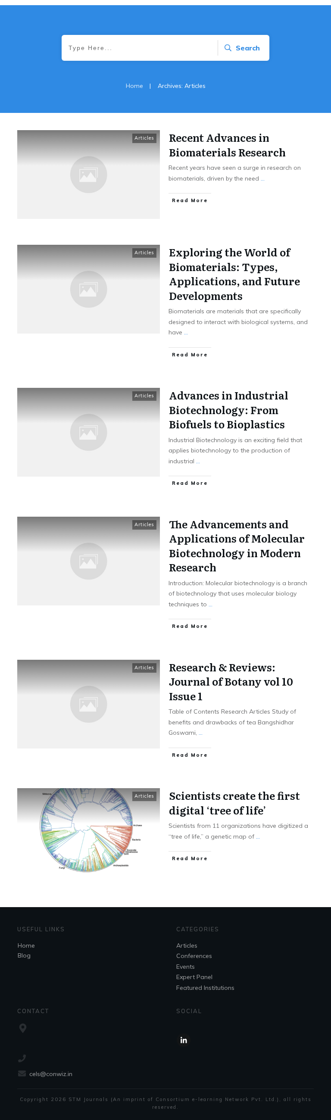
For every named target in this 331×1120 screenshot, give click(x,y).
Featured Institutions (205, 988)
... (263, 178)
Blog (24, 955)
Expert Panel (194, 977)
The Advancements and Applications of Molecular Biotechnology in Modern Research (237, 545)
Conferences (194, 956)
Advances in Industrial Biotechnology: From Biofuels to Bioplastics (228, 409)
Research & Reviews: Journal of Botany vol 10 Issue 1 (231, 681)
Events (185, 966)
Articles (144, 138)
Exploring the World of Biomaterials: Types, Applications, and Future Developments (234, 273)
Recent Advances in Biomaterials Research (227, 144)
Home (26, 945)
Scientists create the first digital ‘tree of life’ (234, 802)
